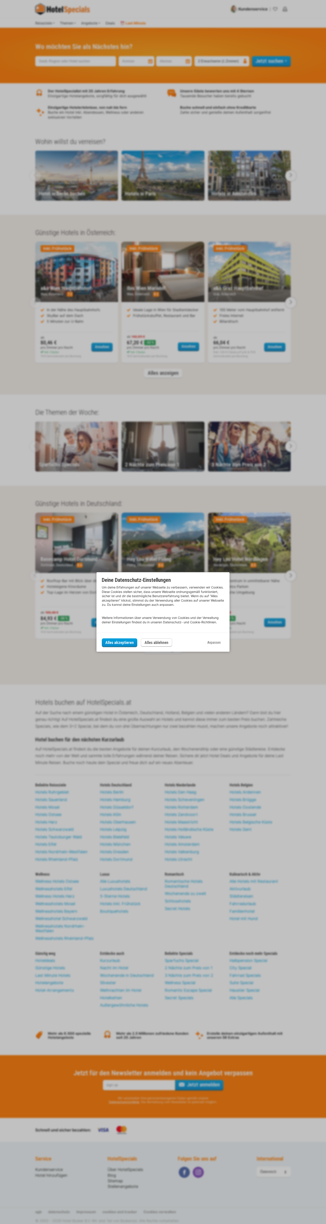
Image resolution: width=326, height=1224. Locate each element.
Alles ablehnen (156, 642)
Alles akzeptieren (119, 642)
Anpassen (214, 642)
